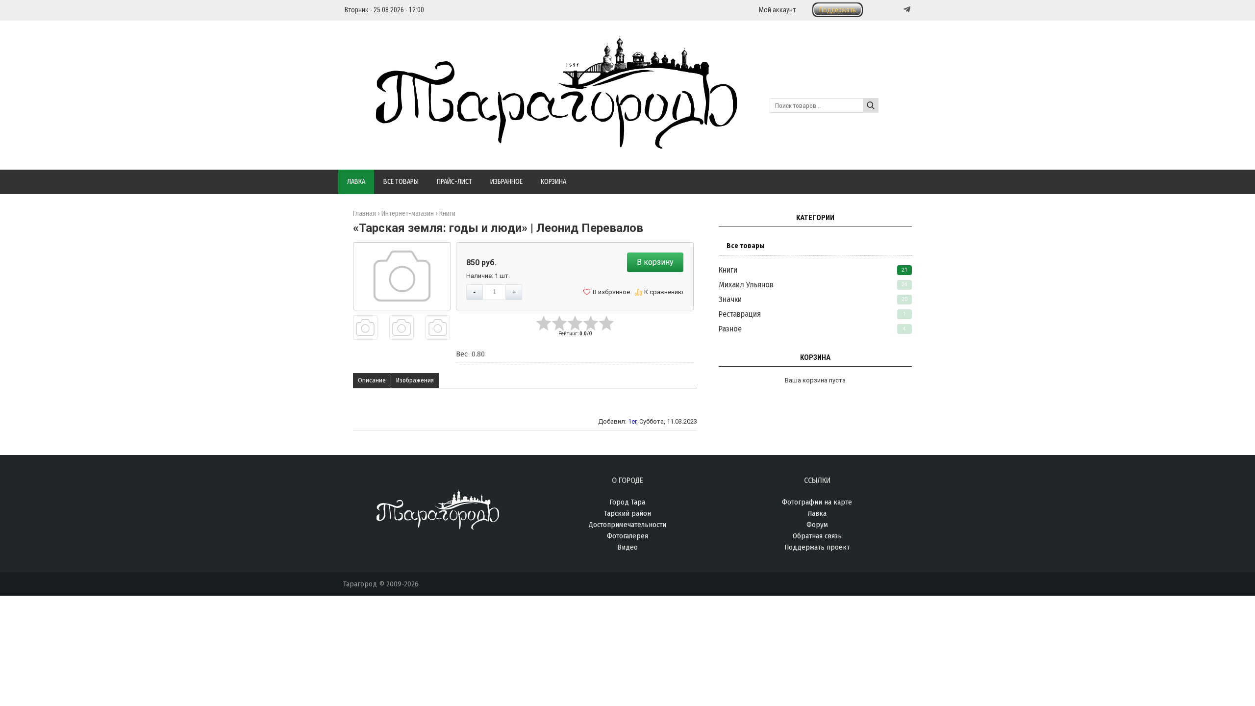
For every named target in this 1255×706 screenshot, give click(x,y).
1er (632, 421)
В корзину (655, 262)
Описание (372, 380)
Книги (728, 270)
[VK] (887, 9)
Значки (730, 299)
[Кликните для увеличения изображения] (402, 276)
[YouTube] (897, 9)
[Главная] (540, 143)
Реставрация (740, 314)
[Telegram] (906, 9)
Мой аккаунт (777, 10)
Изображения (415, 380)
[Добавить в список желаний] (606, 292)
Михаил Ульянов (746, 284)
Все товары (745, 246)
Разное (730, 328)
